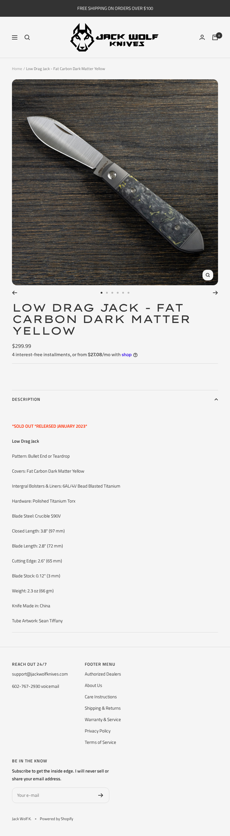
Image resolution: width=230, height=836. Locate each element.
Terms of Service (100, 742)
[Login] (202, 37)
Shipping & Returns (103, 708)
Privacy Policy (98, 730)
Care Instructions (101, 696)
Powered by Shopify (56, 819)
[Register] (100, 795)
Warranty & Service (103, 719)
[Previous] (14, 293)
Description (26, 399)
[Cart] (215, 37)
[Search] (27, 37)
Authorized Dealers (103, 673)
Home (17, 69)
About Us (93, 685)
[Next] (215, 293)
